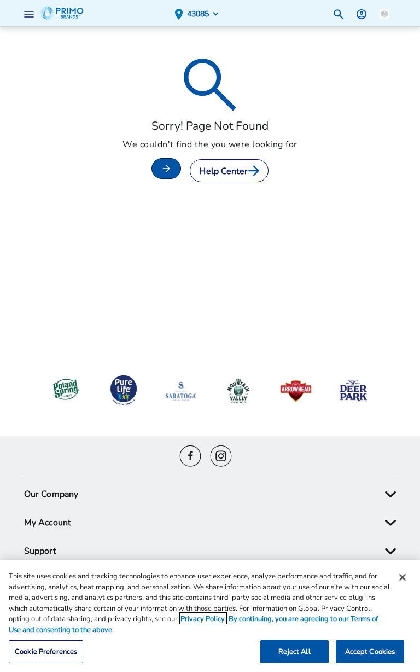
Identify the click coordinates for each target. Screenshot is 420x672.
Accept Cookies (370, 651)
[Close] (402, 577)
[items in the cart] (384, 13)
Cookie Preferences (46, 651)
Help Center (223, 170)
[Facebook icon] (190, 454)
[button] (31, 13)
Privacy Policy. (203, 618)
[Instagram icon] (221, 454)
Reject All (294, 651)
